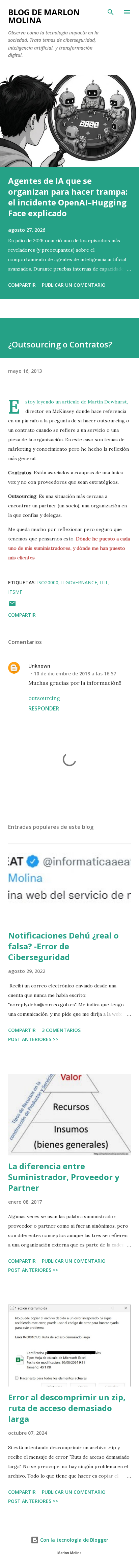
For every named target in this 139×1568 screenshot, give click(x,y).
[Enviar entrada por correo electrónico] (12, 606)
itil (104, 582)
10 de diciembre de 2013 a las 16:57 (75, 673)
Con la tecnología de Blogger (73, 1540)
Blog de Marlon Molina (44, 16)
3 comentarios (61, 1030)
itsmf (15, 592)
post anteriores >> (33, 1039)
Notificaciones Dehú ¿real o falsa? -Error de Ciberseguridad (63, 946)
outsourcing (44, 698)
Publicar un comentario (74, 285)
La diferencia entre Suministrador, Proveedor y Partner (63, 1176)
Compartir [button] (22, 285)
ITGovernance (79, 582)
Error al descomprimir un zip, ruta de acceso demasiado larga (67, 1408)
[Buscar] (111, 12)
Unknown (39, 666)
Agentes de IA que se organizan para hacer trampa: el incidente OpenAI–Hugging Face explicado (68, 197)
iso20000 (47, 582)
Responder (43, 708)
